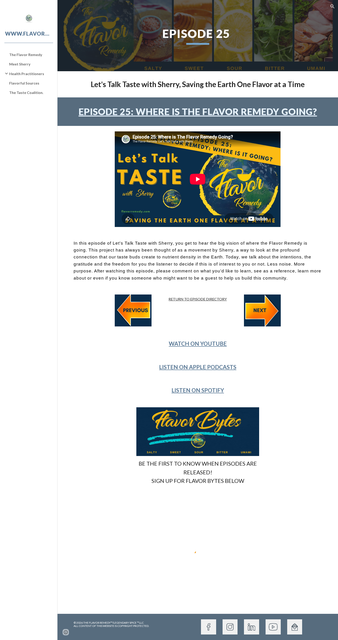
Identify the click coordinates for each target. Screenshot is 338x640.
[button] (332, 6)
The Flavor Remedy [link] (25, 54)
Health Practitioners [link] (26, 73)
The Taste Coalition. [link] (26, 92)
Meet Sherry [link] (20, 64)
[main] (198, 36)
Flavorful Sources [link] (24, 83)
